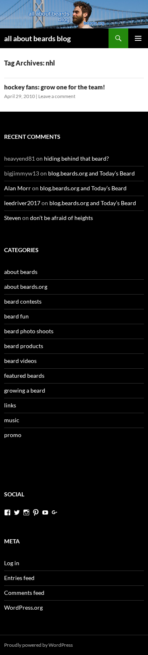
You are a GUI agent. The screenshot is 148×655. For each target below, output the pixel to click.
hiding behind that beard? (76, 158)
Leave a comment (56, 96)
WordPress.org (23, 607)
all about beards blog (37, 38)
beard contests (23, 301)
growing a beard (24, 390)
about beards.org (25, 286)
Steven (12, 217)
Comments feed (24, 592)
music (11, 419)
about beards (20, 271)
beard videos (20, 360)
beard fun (16, 316)
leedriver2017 (22, 202)
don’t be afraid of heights (61, 217)
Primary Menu (138, 38)
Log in (11, 562)
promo (12, 434)
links (10, 405)
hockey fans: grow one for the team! (54, 87)
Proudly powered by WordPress (38, 645)
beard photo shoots (28, 331)
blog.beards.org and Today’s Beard (91, 173)
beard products (23, 345)
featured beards (24, 375)
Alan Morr (17, 188)
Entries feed (19, 577)
